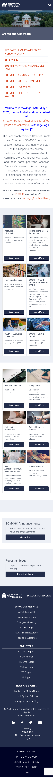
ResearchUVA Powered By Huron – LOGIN (23, 52)
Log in (27, 738)
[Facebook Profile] (22, 722)
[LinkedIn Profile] (13, 722)
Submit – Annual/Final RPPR (24, 75)
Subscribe (25, 537)
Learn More (14, 258)
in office (19, 193)
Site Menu (11, 59)
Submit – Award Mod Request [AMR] (25, 67)
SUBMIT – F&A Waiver (19, 87)
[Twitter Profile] (30, 722)
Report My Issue (25, 574)
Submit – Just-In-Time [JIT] (23, 81)
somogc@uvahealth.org (36, 198)
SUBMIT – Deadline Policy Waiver (22, 95)
